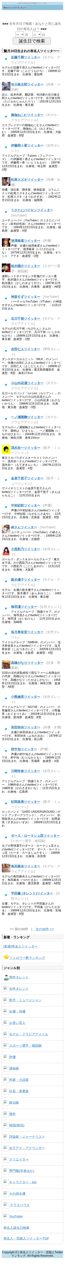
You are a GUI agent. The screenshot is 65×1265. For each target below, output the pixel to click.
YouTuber (16, 1216)
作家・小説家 (19, 1080)
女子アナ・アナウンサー (27, 1148)
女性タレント (19, 989)
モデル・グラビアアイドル (28, 1034)
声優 (12, 1057)
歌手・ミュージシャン (25, 1000)
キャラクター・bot (22, 1182)
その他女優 (17, 1193)
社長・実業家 (19, 1091)
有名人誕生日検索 (16, 1228)
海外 (12, 1114)
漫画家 (14, 1068)
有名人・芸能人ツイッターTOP (26, 1238)
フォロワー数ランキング (27, 958)
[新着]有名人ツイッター (20, 946)
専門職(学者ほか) (21, 1171)
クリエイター (19, 1159)
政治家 (14, 1102)
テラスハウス (19, 1205)
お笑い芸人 (17, 1023)
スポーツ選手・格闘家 (25, 1045)
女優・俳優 (17, 1011)
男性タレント (19, 977)
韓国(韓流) (16, 1125)
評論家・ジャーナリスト (27, 1137)
